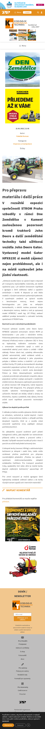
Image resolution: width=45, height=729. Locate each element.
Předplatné (22, 644)
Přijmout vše (8, 725)
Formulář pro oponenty (22, 678)
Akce (22, 659)
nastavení (5, 721)
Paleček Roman (22, 136)
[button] (23, 618)
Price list (23, 694)
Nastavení (20, 725)
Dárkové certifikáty (22, 648)
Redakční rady (22, 675)
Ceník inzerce (22, 690)
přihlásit (5, 501)
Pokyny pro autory (22, 671)
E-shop (22, 651)
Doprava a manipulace (22, 144)
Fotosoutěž (22, 655)
